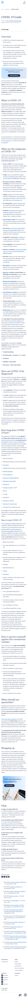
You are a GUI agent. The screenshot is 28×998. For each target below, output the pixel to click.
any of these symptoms (15, 321)
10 (23, 538)
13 (22, 652)
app (4, 142)
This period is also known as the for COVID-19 (13, 440)
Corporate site (4, 961)
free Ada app (6, 140)
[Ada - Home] (2, 3)
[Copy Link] (2, 877)
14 (16, 741)
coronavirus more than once (9, 824)
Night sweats (6, 310)
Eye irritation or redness (10, 292)
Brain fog (5, 272)
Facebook (6, 975)
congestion (21, 237)
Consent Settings (18, 970)
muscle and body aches (19, 203)
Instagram (6, 977)
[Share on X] (4, 877)
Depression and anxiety (9, 481)
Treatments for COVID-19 (16, 926)
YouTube (6, 984)
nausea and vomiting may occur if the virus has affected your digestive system (14, 251)
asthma (11, 579)
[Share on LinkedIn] (6, 877)
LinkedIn (6, 979)
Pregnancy (6, 574)
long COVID (11, 451)
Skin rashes (6, 265)
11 (25, 538)
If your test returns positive (8, 719)
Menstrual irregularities (10, 281)
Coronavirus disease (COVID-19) (17, 882)
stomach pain (13, 504)
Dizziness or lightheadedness (11, 478)
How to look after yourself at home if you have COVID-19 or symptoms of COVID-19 (15, 936)
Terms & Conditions (19, 968)
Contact (16, 975)
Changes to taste (7, 487)
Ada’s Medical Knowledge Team (14, 20)
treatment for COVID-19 (10, 523)
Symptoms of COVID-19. (15, 886)
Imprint (16, 961)
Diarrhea (5, 504)
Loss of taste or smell (9, 219)
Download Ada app (14, 75)
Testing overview (14, 896)
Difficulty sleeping (8, 471)
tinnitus (12, 500)
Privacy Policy (18, 963)
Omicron (11, 113)
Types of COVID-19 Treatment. (17, 922)
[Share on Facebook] (9, 877)
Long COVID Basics (14, 900)
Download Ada (9, 785)
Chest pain (6, 465)
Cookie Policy (18, 966)
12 (10, 588)
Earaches (5, 500)
